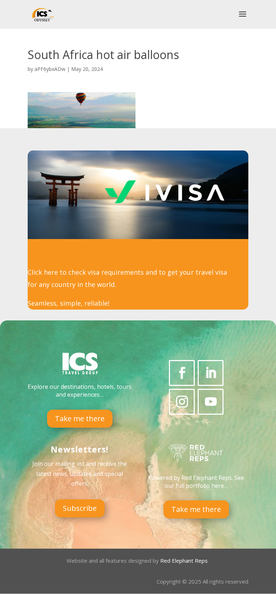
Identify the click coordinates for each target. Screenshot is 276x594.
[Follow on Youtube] (211, 402)
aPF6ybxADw (49, 69)
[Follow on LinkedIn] (211, 373)
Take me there (80, 418)
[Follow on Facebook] (182, 373)
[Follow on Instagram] (182, 402)
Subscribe (80, 508)
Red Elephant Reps (184, 560)
